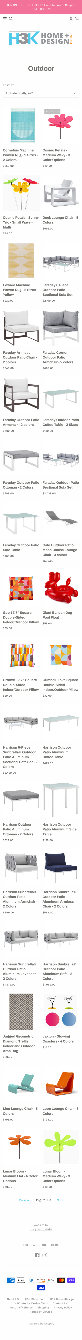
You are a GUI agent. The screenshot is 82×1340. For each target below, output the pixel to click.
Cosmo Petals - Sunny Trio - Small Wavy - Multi (21, 222)
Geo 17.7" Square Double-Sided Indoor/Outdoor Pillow (21, 617)
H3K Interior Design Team (31, 1303)
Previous (24, 1200)
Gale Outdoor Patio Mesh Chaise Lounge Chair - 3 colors (60, 550)
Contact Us (60, 1303)
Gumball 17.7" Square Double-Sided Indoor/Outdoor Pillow (60, 684)
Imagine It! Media (41, 1229)
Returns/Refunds (21, 1307)
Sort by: (9, 85)
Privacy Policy (63, 1307)
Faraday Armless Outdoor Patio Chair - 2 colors (20, 357)
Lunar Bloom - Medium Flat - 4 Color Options (20, 1176)
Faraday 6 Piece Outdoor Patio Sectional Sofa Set (57, 290)
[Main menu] (5, 19)
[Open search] (11, 19)
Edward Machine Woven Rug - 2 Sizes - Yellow (20, 290)
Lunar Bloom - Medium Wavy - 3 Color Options (56, 1176)
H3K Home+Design (62, 1299)
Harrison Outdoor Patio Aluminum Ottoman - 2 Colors (18, 829)
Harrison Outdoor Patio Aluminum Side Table (60, 829)
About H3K (13, 1299)
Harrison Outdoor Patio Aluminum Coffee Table (57, 752)
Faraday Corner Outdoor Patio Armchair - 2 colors (58, 357)
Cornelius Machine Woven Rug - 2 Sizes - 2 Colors (20, 155)
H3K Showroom (35, 1299)
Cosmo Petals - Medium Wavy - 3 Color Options (56, 155)
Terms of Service (41, 1311)
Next (60, 1200)
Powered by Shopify (41, 1323)
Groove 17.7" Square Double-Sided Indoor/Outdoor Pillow (21, 684)
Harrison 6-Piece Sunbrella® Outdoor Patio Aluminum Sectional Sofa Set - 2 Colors (20, 757)
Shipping (43, 1307)
